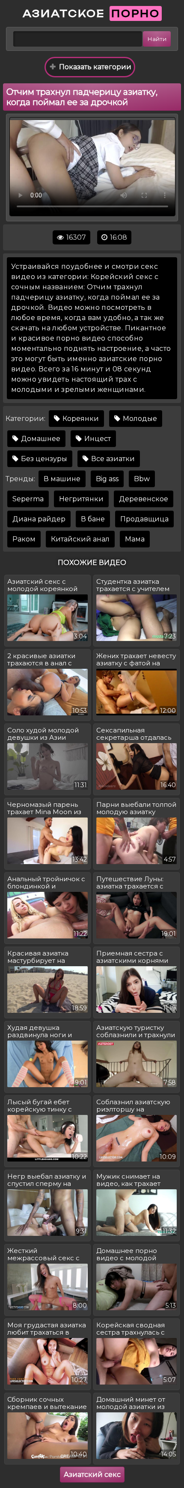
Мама (135, 539)
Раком (24, 539)
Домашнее (39, 439)
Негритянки (81, 499)
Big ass (107, 479)
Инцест (97, 439)
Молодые (139, 419)
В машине (62, 479)
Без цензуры (43, 459)
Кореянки (80, 419)
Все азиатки (112, 459)
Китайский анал (80, 539)
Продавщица (144, 519)
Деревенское (143, 499)
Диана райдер (38, 519)
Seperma (28, 499)
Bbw (142, 479)
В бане (93, 519)
